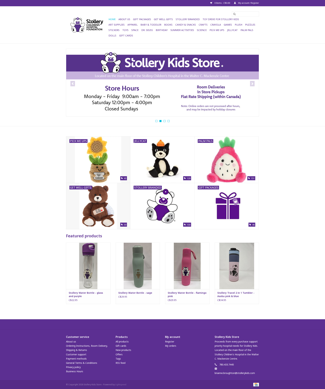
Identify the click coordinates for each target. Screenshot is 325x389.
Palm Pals (247, 30)
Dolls (112, 35)
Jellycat (232, 30)
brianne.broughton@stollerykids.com (235, 373)
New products (123, 350)
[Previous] (72, 83)
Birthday (162, 30)
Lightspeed (120, 384)
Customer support (76, 354)
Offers (119, 354)
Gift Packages (142, 19)
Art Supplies (117, 24)
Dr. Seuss (147, 30)
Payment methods (76, 358)
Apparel (132, 24)
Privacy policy (73, 367)
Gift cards (126, 35)
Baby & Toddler (150, 24)
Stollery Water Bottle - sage (135, 292)
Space (134, 30)
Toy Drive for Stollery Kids (221, 19)
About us (71, 341)
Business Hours (74, 371)
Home (112, 19)
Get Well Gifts (163, 19)
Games (228, 24)
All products (122, 341)
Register (169, 341)
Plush (238, 24)
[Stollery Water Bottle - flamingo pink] (187, 266)
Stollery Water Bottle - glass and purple (86, 294)
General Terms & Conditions (81, 362)
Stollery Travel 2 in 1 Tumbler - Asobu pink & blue (235, 294)
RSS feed (120, 362)
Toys (125, 30)
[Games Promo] (162, 81)
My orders (170, 345)
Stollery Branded (188, 19)
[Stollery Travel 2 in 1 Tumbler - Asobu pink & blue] (237, 266)
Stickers (114, 30)
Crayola (215, 24)
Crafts (203, 24)
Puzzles (250, 24)
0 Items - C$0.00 (222, 3)
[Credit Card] (255, 384)
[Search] (234, 14)
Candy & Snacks (185, 24)
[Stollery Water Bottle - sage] (138, 266)
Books (168, 24)
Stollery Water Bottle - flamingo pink (187, 294)
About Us (124, 19)
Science (202, 30)
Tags (118, 358)
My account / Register (248, 3)
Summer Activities (182, 30)
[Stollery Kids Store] (86, 25)
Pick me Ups (217, 30)
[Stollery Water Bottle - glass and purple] (88, 266)
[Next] (252, 83)
